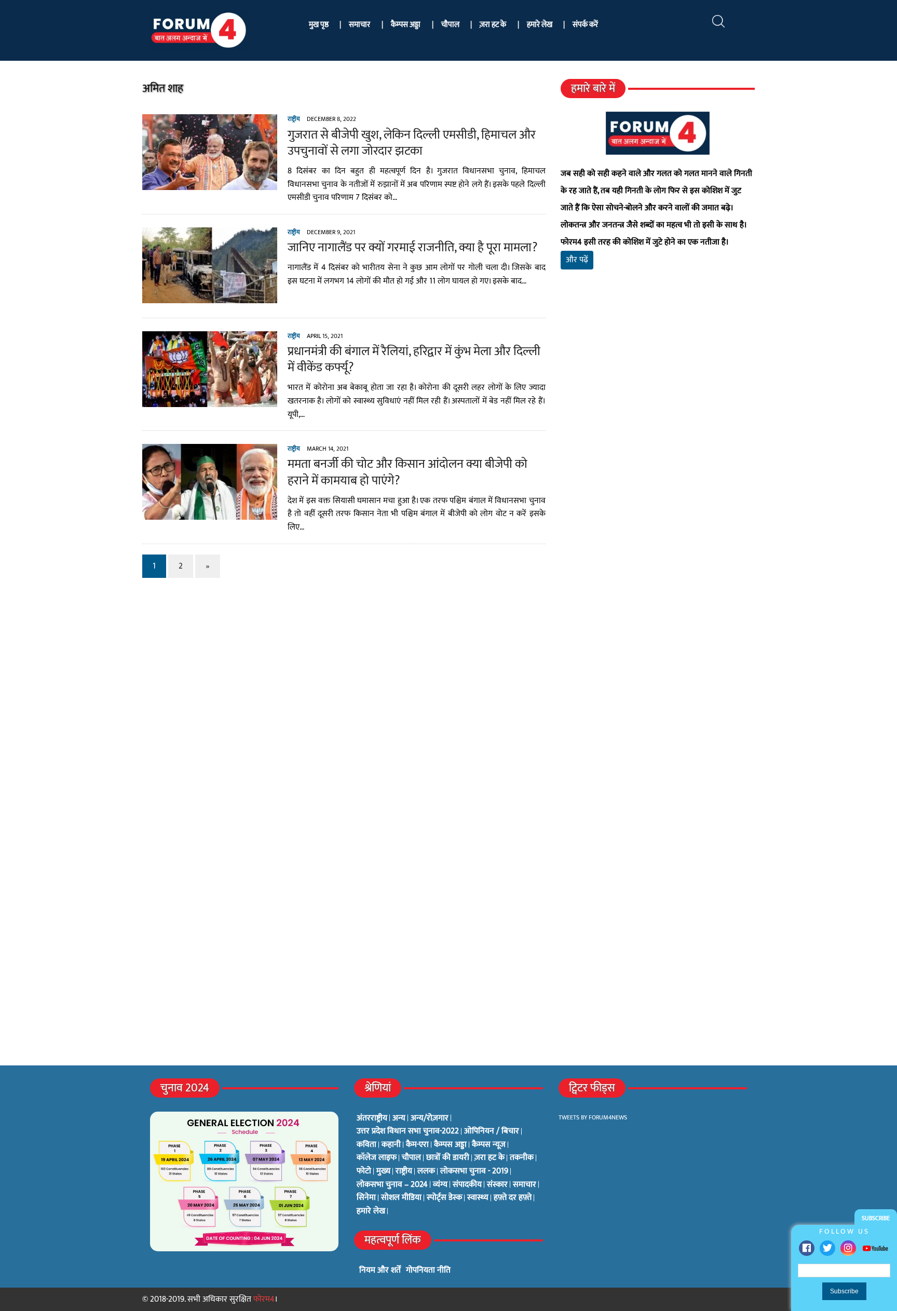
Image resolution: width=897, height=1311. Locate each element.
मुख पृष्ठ (319, 24)
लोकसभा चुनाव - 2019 (474, 1171)
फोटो (364, 1171)
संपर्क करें (585, 24)
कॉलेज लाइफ (377, 1158)
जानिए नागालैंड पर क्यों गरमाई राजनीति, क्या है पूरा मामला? (412, 247)
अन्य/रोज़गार (429, 1118)
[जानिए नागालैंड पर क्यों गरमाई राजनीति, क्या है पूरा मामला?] (209, 296)
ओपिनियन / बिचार (491, 1131)
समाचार (359, 24)
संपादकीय (467, 1185)
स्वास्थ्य (477, 1198)
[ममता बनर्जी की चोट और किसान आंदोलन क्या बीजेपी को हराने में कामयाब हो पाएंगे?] (209, 513)
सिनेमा (366, 1198)
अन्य (398, 1118)
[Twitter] (827, 1248)
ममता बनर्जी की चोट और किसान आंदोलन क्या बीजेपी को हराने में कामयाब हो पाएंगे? (407, 472)
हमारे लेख (539, 24)
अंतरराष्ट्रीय (372, 1118)
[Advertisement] (658, 399)
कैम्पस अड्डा (405, 24)
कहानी (391, 1145)
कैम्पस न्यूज (489, 1145)
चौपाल (450, 24)
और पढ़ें (577, 260)
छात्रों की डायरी (447, 1158)
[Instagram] (848, 1248)
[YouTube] (875, 1248)
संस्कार (497, 1185)
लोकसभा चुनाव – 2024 (392, 1185)
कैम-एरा (417, 1145)
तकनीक (522, 1158)
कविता (366, 1145)
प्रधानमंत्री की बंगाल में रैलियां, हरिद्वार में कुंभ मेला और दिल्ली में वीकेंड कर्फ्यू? (414, 359)
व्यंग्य (440, 1185)
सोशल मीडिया (401, 1198)
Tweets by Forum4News (593, 1117)
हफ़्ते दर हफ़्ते (513, 1198)
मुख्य (383, 1171)
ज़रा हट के (493, 24)
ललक (426, 1171)
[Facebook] (806, 1248)
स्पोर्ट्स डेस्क (444, 1198)
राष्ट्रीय (294, 119)
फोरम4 (264, 1299)
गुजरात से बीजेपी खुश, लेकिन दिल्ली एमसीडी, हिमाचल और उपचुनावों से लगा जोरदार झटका (412, 143)
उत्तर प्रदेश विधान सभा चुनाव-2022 (408, 1131)
